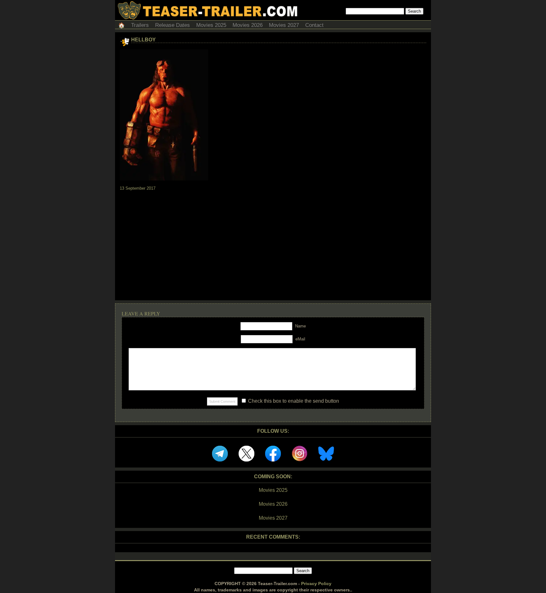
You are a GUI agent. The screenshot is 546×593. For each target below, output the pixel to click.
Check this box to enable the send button (293, 401)
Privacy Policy (316, 583)
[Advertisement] (273, 240)
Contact (314, 25)
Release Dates (172, 25)
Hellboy (143, 39)
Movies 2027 (284, 25)
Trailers (140, 25)
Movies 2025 (211, 25)
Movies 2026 (248, 25)
